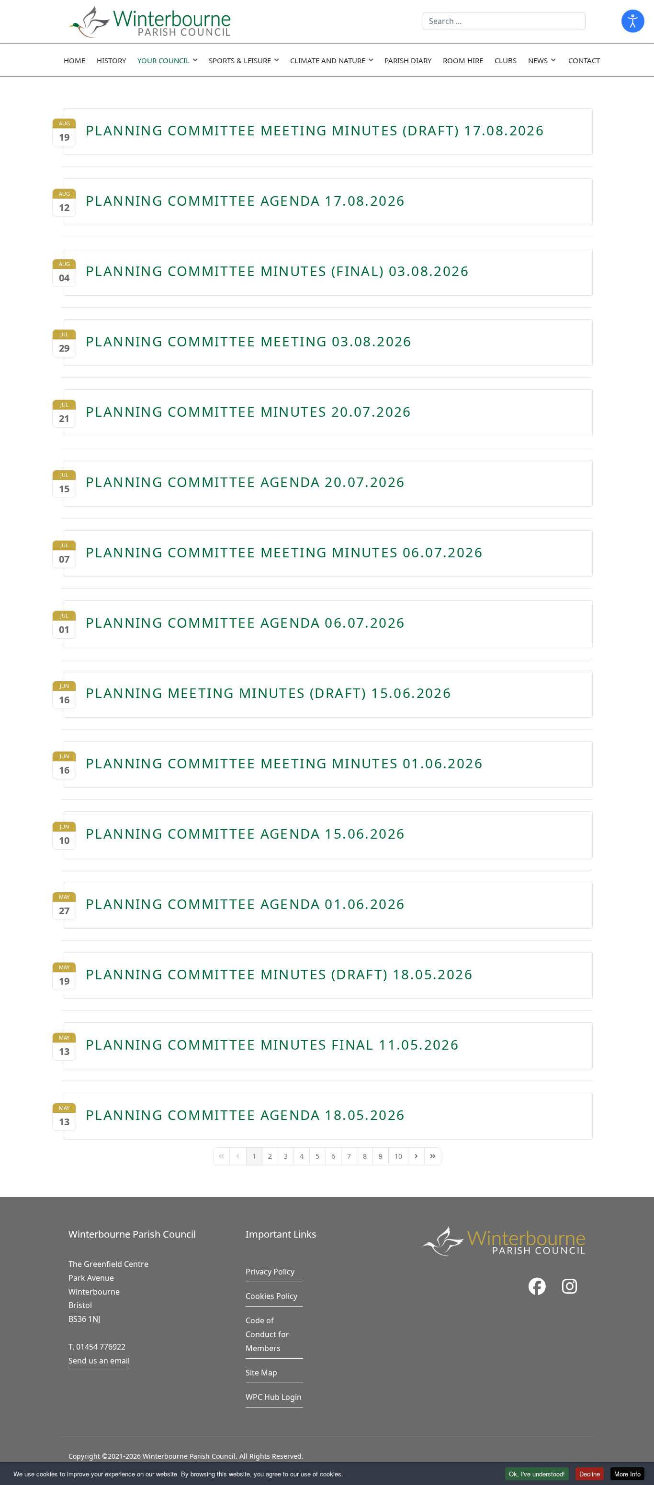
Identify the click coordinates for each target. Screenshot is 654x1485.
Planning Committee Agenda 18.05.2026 (245, 1115)
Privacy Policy (270, 1271)
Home (74, 60)
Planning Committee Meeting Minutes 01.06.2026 (284, 763)
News (538, 60)
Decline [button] (589, 1473)
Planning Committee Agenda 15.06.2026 (245, 833)
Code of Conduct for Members (267, 1334)
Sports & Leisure (240, 60)
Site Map (261, 1372)
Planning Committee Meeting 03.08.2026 (249, 341)
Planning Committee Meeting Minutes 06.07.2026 (284, 552)
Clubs (506, 60)
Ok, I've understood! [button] (537, 1473)
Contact (584, 60)
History (111, 60)
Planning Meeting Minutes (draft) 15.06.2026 (268, 693)
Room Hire (463, 60)
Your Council (163, 60)
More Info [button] (627, 1473)
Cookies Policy (271, 1296)
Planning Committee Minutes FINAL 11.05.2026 (272, 1044)
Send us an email (99, 1360)
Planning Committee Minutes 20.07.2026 (249, 411)
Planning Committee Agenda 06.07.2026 (245, 622)
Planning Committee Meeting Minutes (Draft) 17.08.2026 (315, 130)
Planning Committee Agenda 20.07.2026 (245, 482)
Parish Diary (407, 60)
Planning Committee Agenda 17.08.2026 (245, 200)
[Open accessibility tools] (632, 21)
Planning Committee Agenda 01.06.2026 (245, 904)
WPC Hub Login (274, 1397)
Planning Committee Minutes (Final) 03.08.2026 (277, 271)
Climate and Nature (327, 60)
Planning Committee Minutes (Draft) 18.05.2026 (279, 974)
